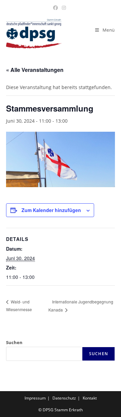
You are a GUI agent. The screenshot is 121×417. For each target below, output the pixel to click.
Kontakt (90, 398)
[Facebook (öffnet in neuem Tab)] (56, 8)
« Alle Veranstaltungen (35, 70)
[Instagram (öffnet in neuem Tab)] (64, 8)
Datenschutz (64, 398)
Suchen (14, 342)
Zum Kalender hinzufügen (51, 210)
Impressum (35, 398)
